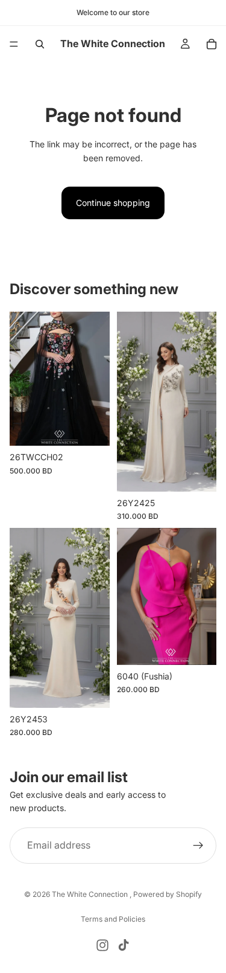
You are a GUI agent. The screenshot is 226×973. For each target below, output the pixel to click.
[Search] (40, 44)
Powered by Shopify (167, 894)
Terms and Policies (113, 918)
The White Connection (91, 894)
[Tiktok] (123, 945)
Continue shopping (113, 202)
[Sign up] (198, 845)
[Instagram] (102, 945)
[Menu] (14, 44)
